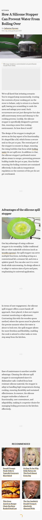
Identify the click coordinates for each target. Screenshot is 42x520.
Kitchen (5, 10)
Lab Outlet (36, 237)
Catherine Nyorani (11, 28)
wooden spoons (8, 252)
